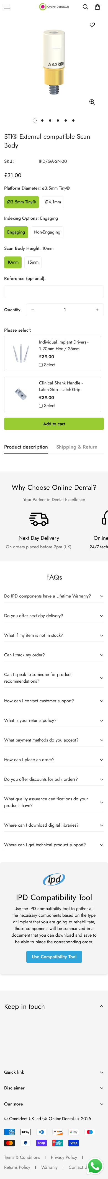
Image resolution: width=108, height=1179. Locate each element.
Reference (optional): (25, 278)
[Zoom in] (92, 102)
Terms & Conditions (22, 1157)
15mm (32, 262)
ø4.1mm (53, 202)
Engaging (16, 232)
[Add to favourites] (92, 25)
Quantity (12, 309)
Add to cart (54, 424)
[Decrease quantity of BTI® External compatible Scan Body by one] (32, 310)
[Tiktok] (44, 1118)
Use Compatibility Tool (54, 956)
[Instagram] (27, 1118)
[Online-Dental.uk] (54, 7)
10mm (13, 262)
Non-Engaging (47, 232)
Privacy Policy (64, 1157)
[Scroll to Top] (98, 1149)
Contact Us (79, 1167)
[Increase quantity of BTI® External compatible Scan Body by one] (97, 310)
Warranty (49, 1167)
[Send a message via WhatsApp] (95, 1166)
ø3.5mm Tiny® (21, 202)
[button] (97, 7)
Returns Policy (17, 1167)
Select (49, 364)
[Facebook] (10, 1118)
